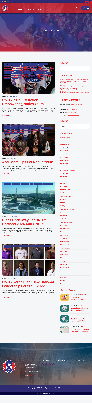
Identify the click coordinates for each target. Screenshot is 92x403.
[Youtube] (91, 2)
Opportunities (32, 66)
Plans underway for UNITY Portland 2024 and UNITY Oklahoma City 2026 (24, 222)
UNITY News (24, 66)
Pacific (33, 70)
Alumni (62, 212)
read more (5, 115)
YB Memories (16, 75)
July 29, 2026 (74, 294)
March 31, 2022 (5, 158)
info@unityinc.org (33, 375)
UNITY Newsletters (39, 73)
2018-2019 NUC (14, 125)
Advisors (48, 73)
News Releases (8, 73)
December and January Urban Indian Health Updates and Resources (80, 309)
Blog (39, 31)
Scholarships (64, 254)
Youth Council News (9, 68)
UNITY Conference (47, 184)
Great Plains (7, 75)
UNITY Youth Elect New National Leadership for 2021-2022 (28, 284)
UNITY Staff (63, 176)
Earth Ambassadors (66, 167)
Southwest (19, 70)
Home (33, 31)
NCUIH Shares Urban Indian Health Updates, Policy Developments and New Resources (80, 320)
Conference (7, 66)
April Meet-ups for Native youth (27, 162)
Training (21, 132)
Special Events (64, 144)
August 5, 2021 (5, 278)
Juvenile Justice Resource (68, 180)
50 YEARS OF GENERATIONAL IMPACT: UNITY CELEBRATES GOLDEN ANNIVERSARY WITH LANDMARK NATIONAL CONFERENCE (74, 81)
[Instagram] (88, 2)
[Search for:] (75, 126)
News (5, 63)
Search (64, 63)
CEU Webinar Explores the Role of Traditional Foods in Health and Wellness (80, 331)
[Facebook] (86, 2)
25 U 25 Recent (15, 66)
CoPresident (42, 68)
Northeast (31, 75)
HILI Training (63, 186)
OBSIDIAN (52, 393)
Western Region (28, 73)
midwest (40, 66)
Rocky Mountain (18, 73)
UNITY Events (50, 68)
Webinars (6, 125)
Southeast (7, 77)
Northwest (34, 68)
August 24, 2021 (6, 216)
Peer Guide (26, 70)
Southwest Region (9, 70)
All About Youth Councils (30, 63)
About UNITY (15, 77)
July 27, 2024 (5, 96)
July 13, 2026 (74, 305)
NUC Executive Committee (15, 63)
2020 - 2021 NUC (40, 75)
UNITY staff (82, 305)
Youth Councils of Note (23, 68)
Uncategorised (64, 241)
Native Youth (48, 75)
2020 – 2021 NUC (65, 147)
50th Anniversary (65, 137)
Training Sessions (35, 128)
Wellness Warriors (42, 70)
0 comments (14, 158)
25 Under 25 (24, 75)
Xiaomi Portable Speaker (76, 104)
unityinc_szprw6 (83, 294)
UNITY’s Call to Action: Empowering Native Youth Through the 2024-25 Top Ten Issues (26, 102)
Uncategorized (64, 283)
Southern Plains (43, 63)
